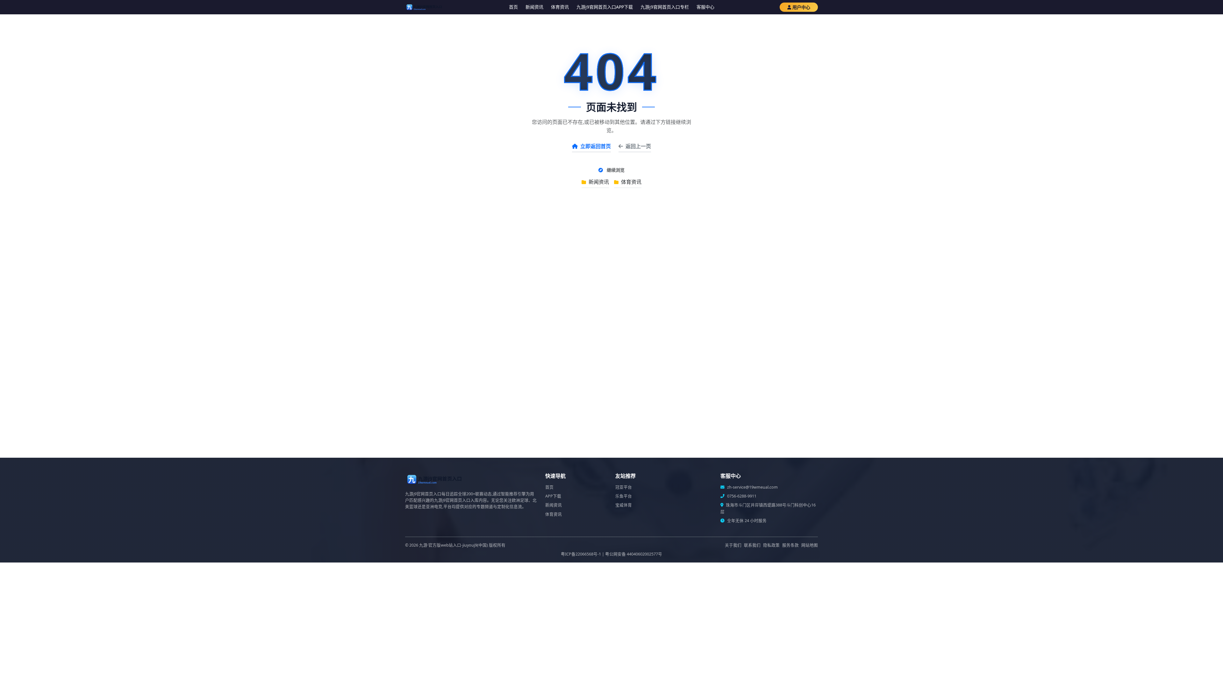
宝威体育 (623, 505)
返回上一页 (638, 146)
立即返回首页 (595, 146)
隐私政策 (771, 545)
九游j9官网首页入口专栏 (664, 7)
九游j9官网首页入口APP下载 (604, 7)
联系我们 (752, 545)
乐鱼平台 (623, 496)
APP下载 (553, 496)
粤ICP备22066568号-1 (581, 554)
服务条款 (790, 545)
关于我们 (733, 545)
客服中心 (705, 7)
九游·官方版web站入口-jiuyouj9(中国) (453, 545)
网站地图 (809, 545)
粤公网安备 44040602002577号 (633, 554)
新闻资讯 (534, 7)
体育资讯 (560, 7)
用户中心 (801, 7)
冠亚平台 (623, 487)
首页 (513, 7)
